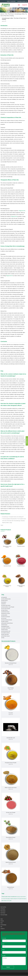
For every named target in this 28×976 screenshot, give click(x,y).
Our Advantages (3, 924)
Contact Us (2, 928)
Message (3, 955)
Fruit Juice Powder (6, 608)
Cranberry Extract (6, 632)
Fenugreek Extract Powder (10, 762)
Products (2, 920)
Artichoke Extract (5, 611)
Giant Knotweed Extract (11, 862)
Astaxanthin (4, 615)
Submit (8, 967)
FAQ (6, 14)
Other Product (5, 621)
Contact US (24, 4)
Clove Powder (11, 687)
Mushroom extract (6, 613)
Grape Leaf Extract (6, 627)
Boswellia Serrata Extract (7, 623)
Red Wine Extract (6, 636)
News (2, 922)
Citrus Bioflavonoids (6, 598)
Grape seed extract (6, 605)
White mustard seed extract (11, 787)
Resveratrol (4, 624)
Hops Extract (5, 610)
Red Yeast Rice (5, 634)
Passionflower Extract (10, 837)
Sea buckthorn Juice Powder (8, 606)
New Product (5, 629)
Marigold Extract (5, 626)
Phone (3, 949)
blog (3, 637)
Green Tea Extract (6, 616)
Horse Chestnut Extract (7, 619)
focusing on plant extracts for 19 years (14, 898)
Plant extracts (3, 910)
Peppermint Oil (22, 210)
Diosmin (4, 603)
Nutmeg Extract (10, 887)
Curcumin (4, 618)
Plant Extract (11, 14)
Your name (4, 938)
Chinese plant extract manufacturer (9, 896)
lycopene (4, 602)
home (2, 14)
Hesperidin (4, 597)
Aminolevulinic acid (6, 631)
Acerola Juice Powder (10, 812)
